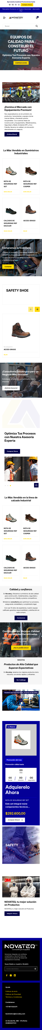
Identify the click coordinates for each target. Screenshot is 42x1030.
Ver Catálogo (21, 680)
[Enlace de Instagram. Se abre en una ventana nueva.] (11, 975)
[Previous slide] (30, 309)
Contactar (8, 266)
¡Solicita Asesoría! (11, 388)
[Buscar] (37, 26)
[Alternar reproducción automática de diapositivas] (36, 485)
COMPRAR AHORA (21, 63)
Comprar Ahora (27, 4)
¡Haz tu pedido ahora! (21, 648)
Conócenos (21, 618)
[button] (5, 486)
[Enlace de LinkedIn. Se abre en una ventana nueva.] (15, 975)
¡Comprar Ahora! (14, 820)
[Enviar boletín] (35, 969)
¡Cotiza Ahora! (12, 134)
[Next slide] (37, 309)
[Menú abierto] (4, 18)
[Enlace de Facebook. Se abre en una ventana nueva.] (7, 975)
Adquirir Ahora (12, 913)
